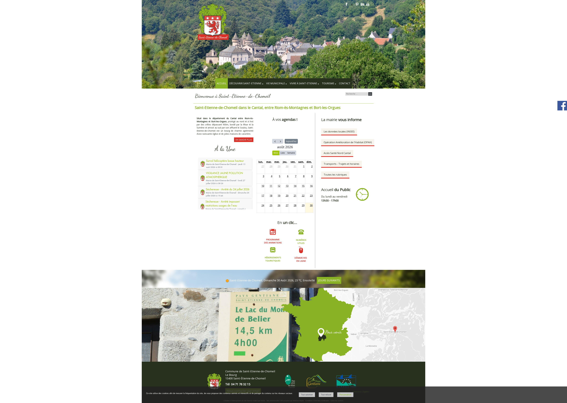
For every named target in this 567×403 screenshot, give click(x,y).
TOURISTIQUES (272, 260)
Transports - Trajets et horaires (341, 163)
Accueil (221, 83)
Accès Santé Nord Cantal (337, 153)
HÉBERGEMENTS (273, 257)
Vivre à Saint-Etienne (303, 83)
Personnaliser (345, 395)
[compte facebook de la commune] (562, 109)
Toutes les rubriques (335, 174)
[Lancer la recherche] (370, 94)
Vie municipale (275, 83)
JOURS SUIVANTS (329, 280)
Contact (344, 83)
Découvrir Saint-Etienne (245, 83)
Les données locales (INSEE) (339, 131)
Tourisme (328, 83)
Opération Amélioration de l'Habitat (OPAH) (348, 142)
